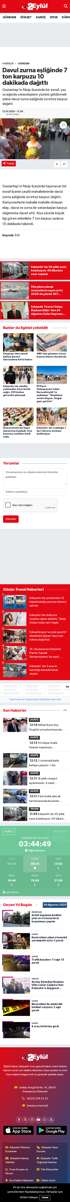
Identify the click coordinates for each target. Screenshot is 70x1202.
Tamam (44, 1198)
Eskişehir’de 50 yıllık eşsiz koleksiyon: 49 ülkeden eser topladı (48, 816)
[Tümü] (65, 710)
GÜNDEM (9, 17)
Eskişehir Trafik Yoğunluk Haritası (47, 1160)
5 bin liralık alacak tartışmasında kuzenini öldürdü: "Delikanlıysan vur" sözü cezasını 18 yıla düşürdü (48, 799)
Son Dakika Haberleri (21, 1180)
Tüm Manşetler (49, 1169)
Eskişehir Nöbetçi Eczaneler (17, 1149)
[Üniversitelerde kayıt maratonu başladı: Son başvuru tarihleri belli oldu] (18, 416)
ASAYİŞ (40, 17)
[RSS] (51, 1120)
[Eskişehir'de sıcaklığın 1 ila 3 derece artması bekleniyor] (52, 416)
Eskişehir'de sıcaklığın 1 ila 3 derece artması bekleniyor (51, 431)
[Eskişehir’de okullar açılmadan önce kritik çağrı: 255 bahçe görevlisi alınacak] (18, 374)
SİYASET (26, 17)
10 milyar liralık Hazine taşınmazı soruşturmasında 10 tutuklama (43, 745)
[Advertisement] (35, 557)
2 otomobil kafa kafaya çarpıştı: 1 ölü (44, 763)
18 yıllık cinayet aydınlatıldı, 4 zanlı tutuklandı (43, 781)
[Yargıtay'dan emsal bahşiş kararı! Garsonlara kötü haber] (18, 342)
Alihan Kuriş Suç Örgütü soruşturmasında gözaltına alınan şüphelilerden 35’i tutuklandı (45, 727)
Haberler (8, 63)
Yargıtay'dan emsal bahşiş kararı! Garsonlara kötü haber (17, 356)
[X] (25, 1120)
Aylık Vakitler (12, 892)
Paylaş (10, 163)
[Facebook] (19, 1120)
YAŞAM (34, 809)
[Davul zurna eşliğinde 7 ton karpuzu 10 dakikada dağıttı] (35, 138)
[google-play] (51, 1131)
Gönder (11, 519)
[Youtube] (38, 1120)
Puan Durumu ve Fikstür (16, 1171)
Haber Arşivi (48, 1180)
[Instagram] (32, 1120)
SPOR (54, 17)
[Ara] (66, 6)
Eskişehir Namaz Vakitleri (17, 1160)
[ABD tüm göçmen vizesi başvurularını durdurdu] (52, 342)
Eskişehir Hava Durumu (47, 1149)
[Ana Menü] (4, 6)
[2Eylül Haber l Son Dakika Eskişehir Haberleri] (34, 6)
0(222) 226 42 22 (37, 1098)
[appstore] (18, 1131)
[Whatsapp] (45, 1120)
